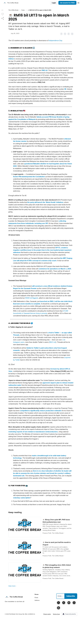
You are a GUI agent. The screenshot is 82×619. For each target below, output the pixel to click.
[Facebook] (69, 602)
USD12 (11, 59)
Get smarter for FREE (67, 3)
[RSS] (58, 608)
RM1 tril (44, 70)
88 (65, 89)
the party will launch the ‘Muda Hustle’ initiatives (45, 202)
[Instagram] (74, 602)
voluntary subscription (21, 498)
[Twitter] (58, 602)
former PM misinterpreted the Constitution (29, 176)
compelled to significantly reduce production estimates (41, 410)
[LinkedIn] (64, 602)
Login (54, 3)
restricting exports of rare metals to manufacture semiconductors (33, 432)
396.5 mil (52, 342)
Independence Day (55, 40)
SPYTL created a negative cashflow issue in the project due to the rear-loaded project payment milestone (42, 250)
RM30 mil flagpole (31, 298)
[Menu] (78, 2)
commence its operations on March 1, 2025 (55, 269)
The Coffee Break (13, 10)
